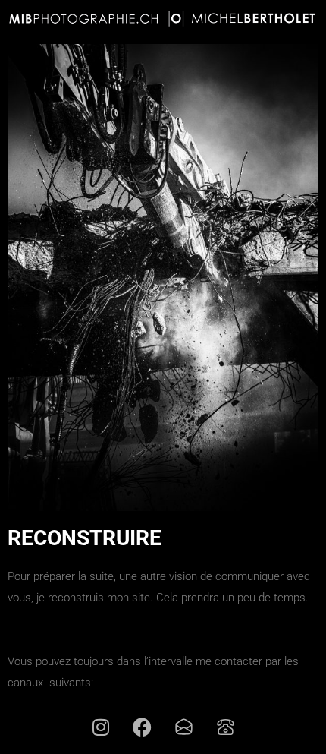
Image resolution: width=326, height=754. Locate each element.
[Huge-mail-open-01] (184, 727)
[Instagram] (101, 727)
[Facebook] (142, 727)
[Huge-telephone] (226, 727)
